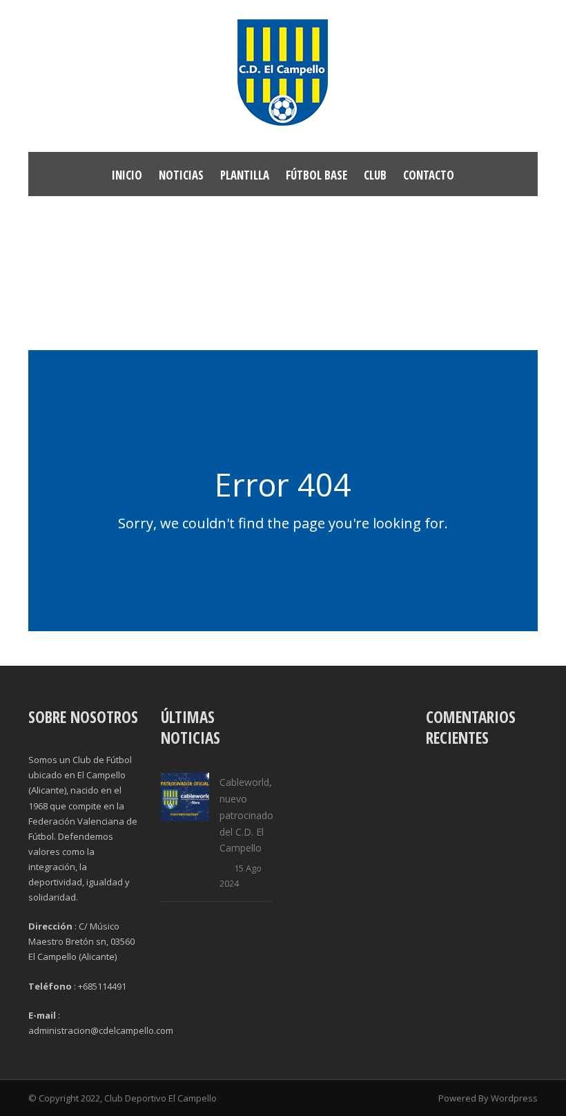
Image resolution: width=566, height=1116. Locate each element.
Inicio (127, 175)
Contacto (428, 175)
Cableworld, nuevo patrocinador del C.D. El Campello (248, 815)
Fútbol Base (316, 175)
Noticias (181, 175)
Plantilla (244, 175)
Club (375, 175)
